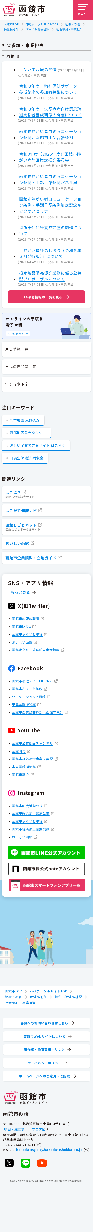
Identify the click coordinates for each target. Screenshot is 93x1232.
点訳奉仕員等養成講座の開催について (50, 230)
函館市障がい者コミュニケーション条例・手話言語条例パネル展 (50, 179)
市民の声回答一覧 (20, 366)
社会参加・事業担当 (69, 29)
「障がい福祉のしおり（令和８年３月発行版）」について (50, 253)
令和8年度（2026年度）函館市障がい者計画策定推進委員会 (50, 157)
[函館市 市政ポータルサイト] (24, 10)
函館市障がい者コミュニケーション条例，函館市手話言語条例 (50, 134)
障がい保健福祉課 (37, 29)
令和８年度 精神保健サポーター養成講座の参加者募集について (50, 89)
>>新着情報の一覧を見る (43, 297)
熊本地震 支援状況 (25, 420)
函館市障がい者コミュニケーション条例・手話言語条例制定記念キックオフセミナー (50, 205)
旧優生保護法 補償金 (27, 457)
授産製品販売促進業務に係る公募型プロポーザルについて (50, 276)
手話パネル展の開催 (38, 69)
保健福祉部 (11, 29)
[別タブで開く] (9, 1163)
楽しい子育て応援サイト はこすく (38, 445)
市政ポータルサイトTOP (42, 24)
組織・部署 (72, 24)
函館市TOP (11, 24)
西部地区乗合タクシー (28, 432)
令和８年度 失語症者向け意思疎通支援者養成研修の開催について (50, 112)
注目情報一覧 (17, 349)
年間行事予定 (17, 384)
